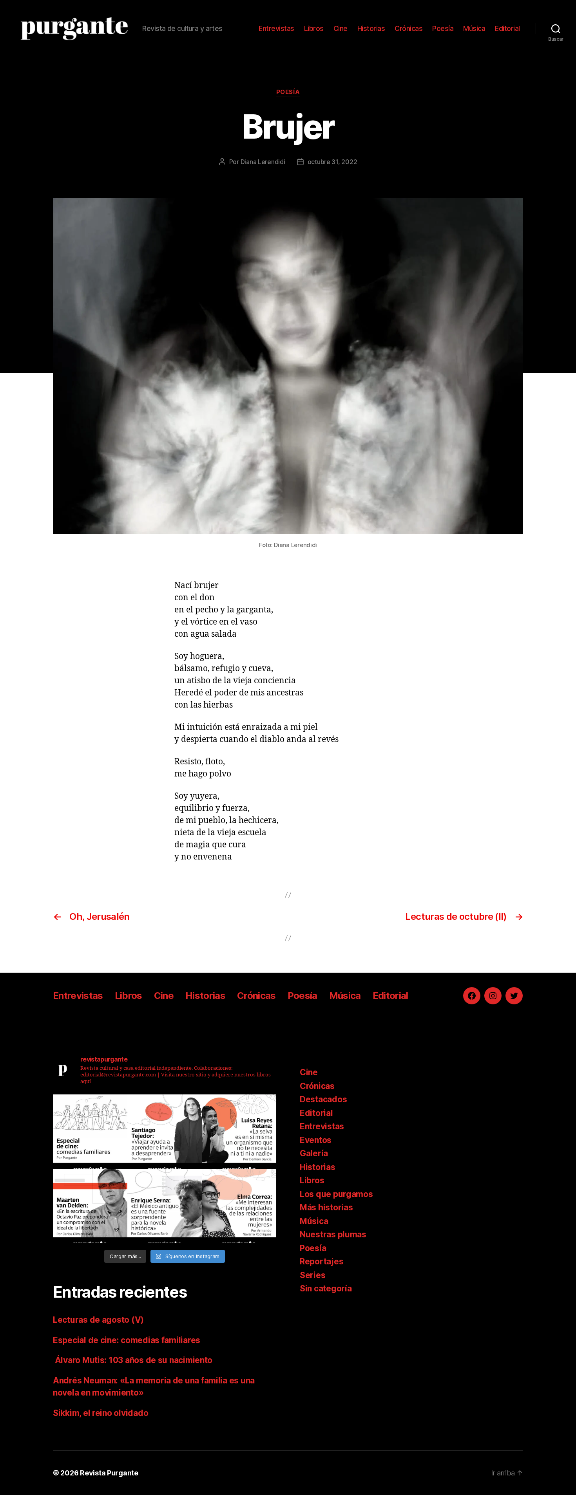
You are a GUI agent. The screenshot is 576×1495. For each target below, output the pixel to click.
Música (474, 28)
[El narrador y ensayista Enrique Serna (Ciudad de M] (164, 1206)
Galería (314, 1153)
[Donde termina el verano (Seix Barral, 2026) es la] (239, 1206)
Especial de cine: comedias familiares (126, 1340)
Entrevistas (276, 28)
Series (312, 1275)
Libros (314, 28)
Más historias (326, 1207)
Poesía (442, 28)
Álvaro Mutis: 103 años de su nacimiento (133, 1360)
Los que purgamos (336, 1194)
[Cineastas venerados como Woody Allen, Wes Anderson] (90, 1131)
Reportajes (321, 1261)
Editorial (507, 28)
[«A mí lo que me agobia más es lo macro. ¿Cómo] (239, 1131)
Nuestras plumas (333, 1234)
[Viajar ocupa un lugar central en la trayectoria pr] (164, 1131)
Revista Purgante (109, 1473)
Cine (340, 28)
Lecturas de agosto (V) (98, 1320)
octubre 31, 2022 (332, 162)
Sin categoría (326, 1288)
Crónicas (408, 28)
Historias (371, 28)
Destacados (323, 1099)
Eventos (315, 1140)
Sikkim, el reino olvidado (100, 1413)
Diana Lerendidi (263, 162)
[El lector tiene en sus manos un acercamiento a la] (90, 1206)
